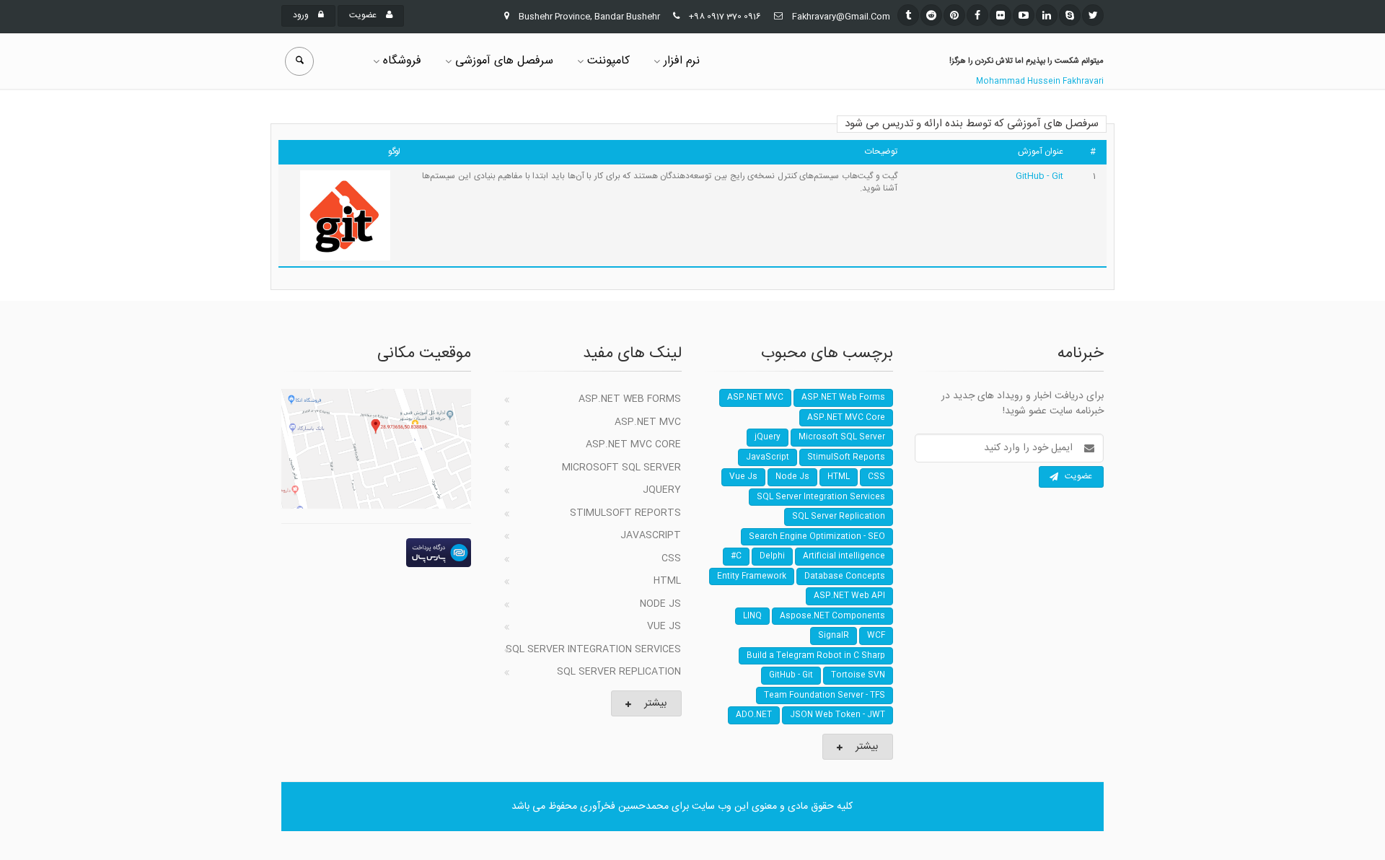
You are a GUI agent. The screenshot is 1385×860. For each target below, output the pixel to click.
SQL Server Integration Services (593, 649)
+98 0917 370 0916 (725, 16)
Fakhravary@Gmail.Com (841, 16)
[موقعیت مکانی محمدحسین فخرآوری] (376, 449)
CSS (671, 558)
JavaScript (650, 535)
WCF (876, 635)
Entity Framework (751, 576)
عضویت (364, 15)
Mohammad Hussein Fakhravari (1040, 81)
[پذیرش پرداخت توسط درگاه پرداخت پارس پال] (376, 552)
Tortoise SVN (858, 675)
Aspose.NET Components (832, 616)
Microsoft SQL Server (621, 467)
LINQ (752, 616)
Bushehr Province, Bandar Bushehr (589, 16)
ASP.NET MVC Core (633, 444)
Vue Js (664, 626)
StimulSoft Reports (625, 513)
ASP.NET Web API (849, 595)
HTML (667, 581)
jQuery (662, 490)
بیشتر (655, 703)
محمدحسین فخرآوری (624, 806)
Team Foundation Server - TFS (824, 695)
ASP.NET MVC (648, 422)
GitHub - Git (1039, 176)
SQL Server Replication (619, 672)
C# (736, 556)
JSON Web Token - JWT (837, 714)
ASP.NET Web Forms (630, 399)
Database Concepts (844, 576)
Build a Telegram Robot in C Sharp (816, 655)
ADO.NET (754, 714)
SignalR (833, 635)
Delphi (772, 556)
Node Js (660, 604)
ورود (302, 15)
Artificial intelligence (844, 556)
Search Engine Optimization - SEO (817, 536)
